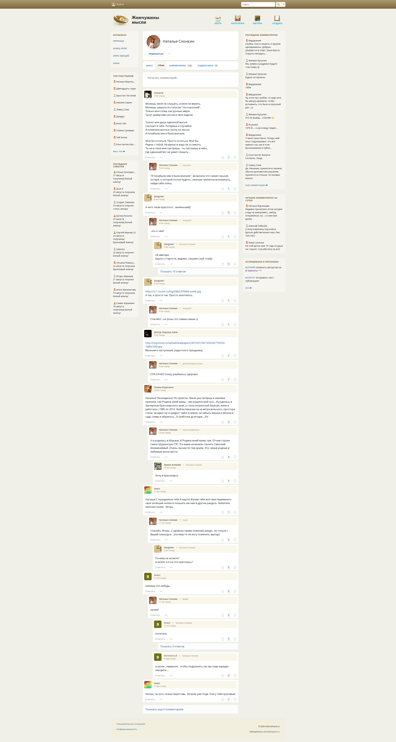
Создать (277, 17)
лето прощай (121, 55)
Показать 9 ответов (172, 646)
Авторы (258, 17)
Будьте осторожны (255, 77)
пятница (118, 40)
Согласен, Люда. (254, 158)
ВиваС (186, 599)
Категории (238, 17)
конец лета (120, 48)
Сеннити (187, 165)
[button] (190, 709)
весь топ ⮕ (119, 151)
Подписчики (207, 65)
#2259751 (250, 277)
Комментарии (180, 65)
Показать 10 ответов (173, 271)
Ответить (150, 157)
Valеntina (253, 270)
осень (116, 63)
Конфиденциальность (126, 729)
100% (248, 87)
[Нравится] (222, 157)
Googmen (187, 220)
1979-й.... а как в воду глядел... (261, 127)
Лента (218, 17)
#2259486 (250, 267)
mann (185, 520)
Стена (161, 65)
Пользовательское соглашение (130, 724)
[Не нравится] (234, 157)
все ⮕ (248, 287)
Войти (120, 4)
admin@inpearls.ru (271, 731)
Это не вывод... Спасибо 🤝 (259, 117)
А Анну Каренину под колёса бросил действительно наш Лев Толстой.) (262, 232)
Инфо (149, 65)
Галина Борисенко (191, 430)
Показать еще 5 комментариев (164, 709)
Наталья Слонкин (178, 41)
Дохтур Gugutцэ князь (192, 363)
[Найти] (279, 4)
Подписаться (156, 53)
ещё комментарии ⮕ (256, 185)
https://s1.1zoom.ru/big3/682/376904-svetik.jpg (173, 291)
